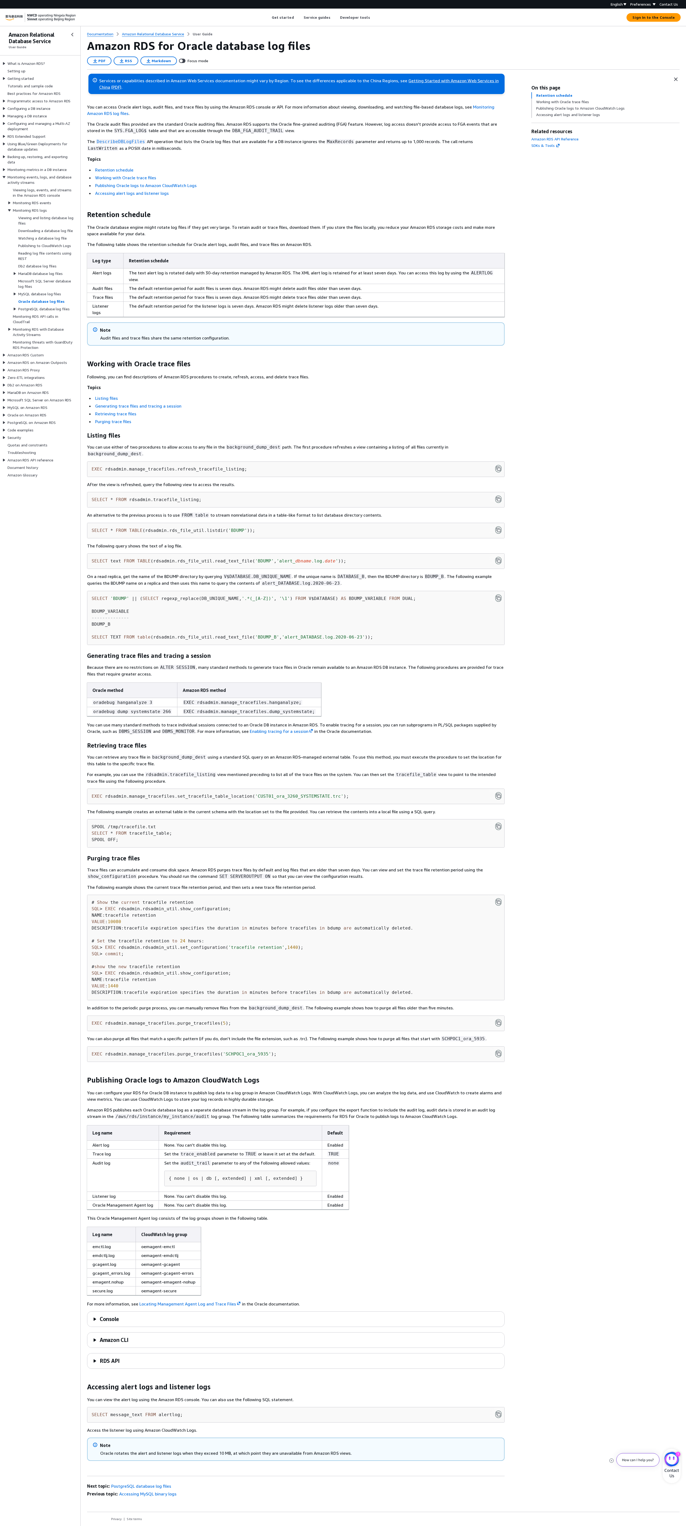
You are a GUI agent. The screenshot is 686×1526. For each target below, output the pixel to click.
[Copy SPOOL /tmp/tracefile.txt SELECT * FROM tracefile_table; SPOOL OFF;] (498, 826)
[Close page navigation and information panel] (676, 79)
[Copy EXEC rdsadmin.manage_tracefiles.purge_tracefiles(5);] (498, 1023)
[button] (106, 1319)
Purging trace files (113, 421)
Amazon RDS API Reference (555, 139)
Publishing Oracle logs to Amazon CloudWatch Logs (146, 185)
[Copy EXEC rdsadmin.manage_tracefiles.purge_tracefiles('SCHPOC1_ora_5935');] (498, 1053)
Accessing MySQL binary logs (148, 1494)
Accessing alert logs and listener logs (132, 193)
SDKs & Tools (543, 145)
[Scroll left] (267, 17)
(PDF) (116, 87)
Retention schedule (114, 170)
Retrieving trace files (115, 413)
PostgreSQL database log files (141, 1486)
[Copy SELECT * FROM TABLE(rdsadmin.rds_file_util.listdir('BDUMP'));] (498, 530)
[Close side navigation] (72, 34)
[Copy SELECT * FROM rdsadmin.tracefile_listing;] (498, 499)
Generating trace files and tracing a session (138, 406)
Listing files (106, 398)
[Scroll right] (374, 17)
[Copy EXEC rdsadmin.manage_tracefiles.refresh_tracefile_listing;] (498, 468)
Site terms (134, 1519)
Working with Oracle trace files (125, 177)
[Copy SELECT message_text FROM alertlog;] (498, 1414)
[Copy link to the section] (83, 214)
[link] (202, 34)
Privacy (116, 1519)
